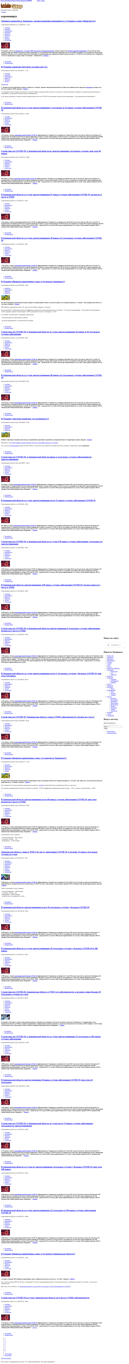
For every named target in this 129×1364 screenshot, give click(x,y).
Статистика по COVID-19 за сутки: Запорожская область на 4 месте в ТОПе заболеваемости (45, 1298)
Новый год (110, 657)
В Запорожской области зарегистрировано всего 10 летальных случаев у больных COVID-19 (45, 907)
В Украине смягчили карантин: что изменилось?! (25, 419)
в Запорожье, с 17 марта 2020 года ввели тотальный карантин (34, 51)
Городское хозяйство (113, 668)
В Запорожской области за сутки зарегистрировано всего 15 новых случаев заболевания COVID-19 (48, 500)
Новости (7, 34)
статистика (8, 40)
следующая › (8, 1354)
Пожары (113, 693)
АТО (108, 665)
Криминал (110, 670)
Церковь (113, 682)
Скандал (109, 662)
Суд (112, 673)
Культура (110, 676)
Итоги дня (110, 655)
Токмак (113, 709)
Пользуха (110, 687)
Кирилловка (114, 703)
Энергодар (114, 711)
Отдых (109, 684)
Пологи (113, 706)
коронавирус (8, 31)
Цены (112, 689)
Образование (115, 681)
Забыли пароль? (112, 733)
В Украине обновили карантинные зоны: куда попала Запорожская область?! (38, 1254)
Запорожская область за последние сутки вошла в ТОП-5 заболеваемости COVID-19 (45, 1286)
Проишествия (111, 690)
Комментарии (9, 63)
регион (7, 37)
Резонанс (110, 712)
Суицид (113, 695)
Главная (3, 12)
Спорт (109, 714)
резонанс (7, 38)
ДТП (112, 692)
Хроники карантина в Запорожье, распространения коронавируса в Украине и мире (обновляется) (48, 21)
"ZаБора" (46, 55)
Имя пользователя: (110, 723)
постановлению (14, 445)
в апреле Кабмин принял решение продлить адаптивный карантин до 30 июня (34, 442)
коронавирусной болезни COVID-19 (25, 135)
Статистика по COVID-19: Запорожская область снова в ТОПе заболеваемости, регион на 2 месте (47, 717)
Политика (110, 685)
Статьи (109, 663)
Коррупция (114, 671)
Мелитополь (114, 704)
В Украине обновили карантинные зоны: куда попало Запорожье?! (33, 281)
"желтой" (41, 785)
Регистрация (111, 731)
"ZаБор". (34, 1327)
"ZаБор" (25, 89)
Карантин (110, 659)
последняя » (8, 1355)
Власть (109, 667)
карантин (7, 29)
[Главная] (12, 8)
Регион (109, 696)
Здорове (7, 203)
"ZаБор (3, 885)
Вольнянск (114, 701)
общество (7, 35)
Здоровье (7, 27)
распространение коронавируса (77, 51)
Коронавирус (111, 660)
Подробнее (8, 61)
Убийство (114, 674)
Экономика (110, 715)
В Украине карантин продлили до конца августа (24, 67)
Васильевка (114, 700)
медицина (8, 32)
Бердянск (113, 698)
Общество (110, 678)
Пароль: (107, 726)
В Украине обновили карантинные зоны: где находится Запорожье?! (34, 758)
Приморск (114, 707)
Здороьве (7, 914)
